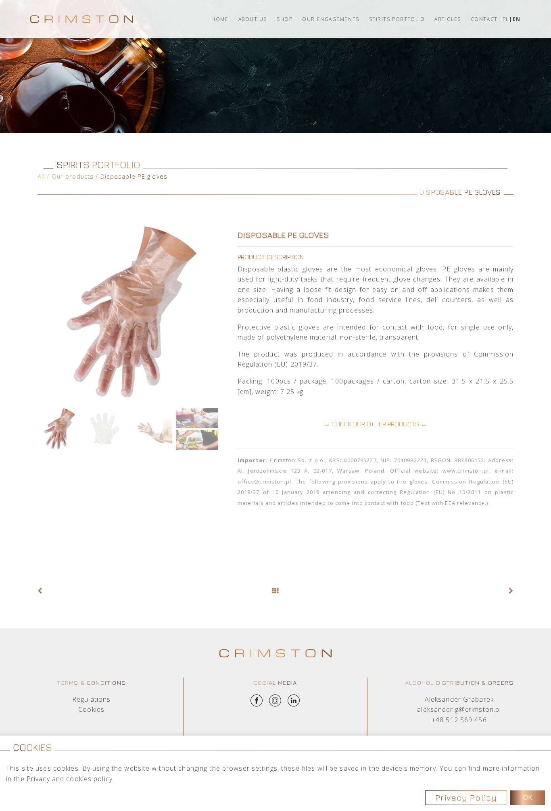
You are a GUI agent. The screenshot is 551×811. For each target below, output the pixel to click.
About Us (252, 19)
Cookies (91, 709)
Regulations (91, 699)
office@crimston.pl (264, 481)
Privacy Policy (466, 797)
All (41, 176)
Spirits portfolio (397, 19)
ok (527, 797)
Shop (284, 19)
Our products (73, 176)
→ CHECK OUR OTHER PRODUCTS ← (375, 423)
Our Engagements (330, 19)
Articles (447, 19)
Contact (484, 19)
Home (219, 19)
